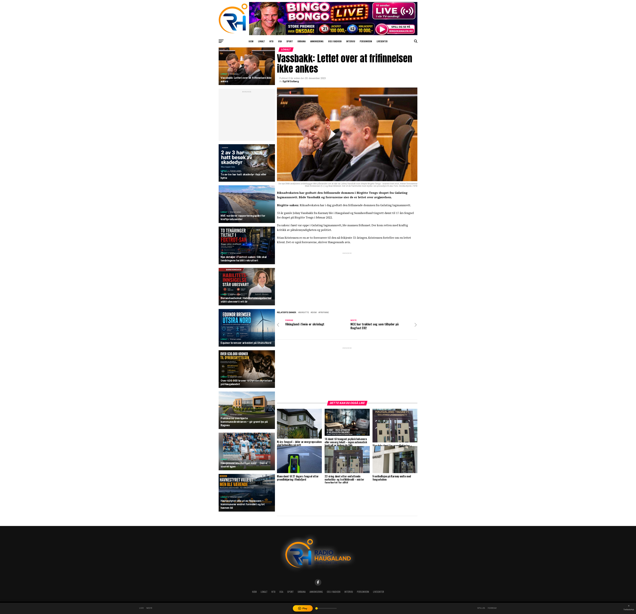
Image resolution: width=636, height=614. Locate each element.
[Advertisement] (247, 116)
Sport (289, 41)
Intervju (350, 41)
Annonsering (316, 41)
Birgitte (304, 312)
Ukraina (301, 41)
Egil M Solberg (291, 81)
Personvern (366, 41)
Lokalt (261, 41)
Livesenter (382, 41)
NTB (271, 41)
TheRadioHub (628, 609)
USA (280, 41)
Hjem (251, 41)
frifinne (324, 312)
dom (314, 312)
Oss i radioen (335, 41)
